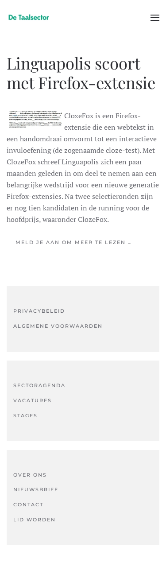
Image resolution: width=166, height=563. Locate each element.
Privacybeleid (39, 311)
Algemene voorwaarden (58, 326)
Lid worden (34, 519)
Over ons (30, 475)
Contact (28, 504)
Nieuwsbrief (35, 489)
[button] (155, 17)
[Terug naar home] (29, 17)
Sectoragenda (39, 385)
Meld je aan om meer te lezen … (73, 242)
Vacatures (32, 400)
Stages (25, 415)
